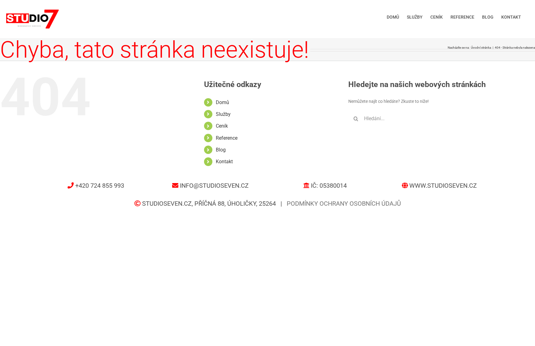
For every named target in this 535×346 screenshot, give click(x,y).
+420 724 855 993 (99, 185)
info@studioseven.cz (214, 185)
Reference (226, 138)
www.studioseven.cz (443, 185)
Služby (223, 114)
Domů (222, 102)
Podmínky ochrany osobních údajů (344, 203)
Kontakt (224, 161)
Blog (221, 150)
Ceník (222, 126)
